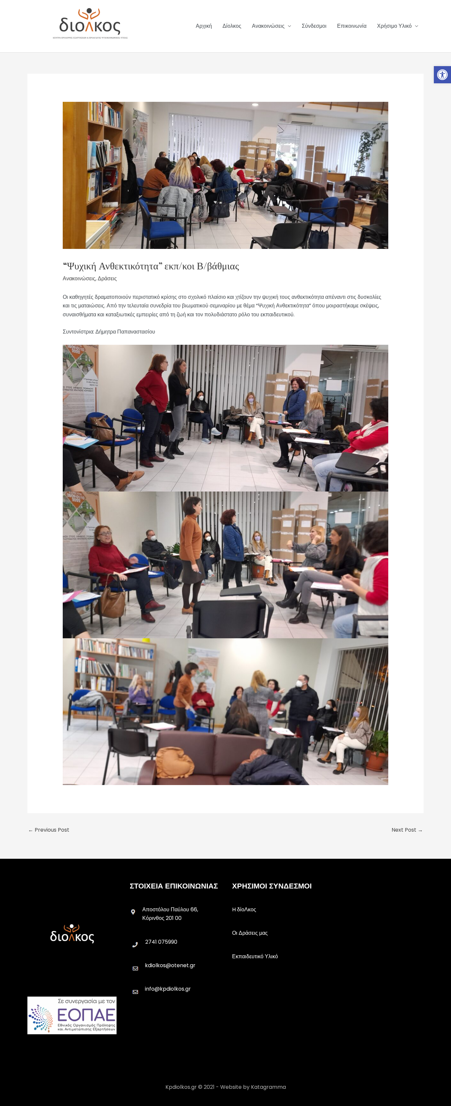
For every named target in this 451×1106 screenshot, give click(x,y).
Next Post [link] (407, 830)
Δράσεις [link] (107, 278)
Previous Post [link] (48, 830)
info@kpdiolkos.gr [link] (168, 989)
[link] (442, 74)
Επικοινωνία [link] (351, 26)
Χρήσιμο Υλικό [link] (394, 26)
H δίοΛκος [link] (244, 909)
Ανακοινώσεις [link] (268, 26)
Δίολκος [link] (232, 26)
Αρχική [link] (204, 26)
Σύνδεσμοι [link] (314, 26)
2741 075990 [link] (161, 942)
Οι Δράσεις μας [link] (250, 933)
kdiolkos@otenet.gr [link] (170, 965)
